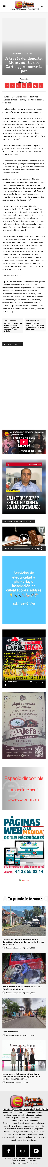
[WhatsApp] (18, 85)
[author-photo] (4, 947)
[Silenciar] (38, 548)
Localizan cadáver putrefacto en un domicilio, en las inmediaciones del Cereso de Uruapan (23, 941)
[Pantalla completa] (42, 548)
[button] (24, 539)
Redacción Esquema (13, 948)
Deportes (17, 53)
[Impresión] (29, 85)
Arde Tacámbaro (10, 1031)
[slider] (22, 548)
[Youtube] (36, 1151)
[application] (24, 539)
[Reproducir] (5, 548)
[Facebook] (7, 85)
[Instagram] (22, 1151)
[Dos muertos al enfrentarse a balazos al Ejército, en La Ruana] (24, 968)
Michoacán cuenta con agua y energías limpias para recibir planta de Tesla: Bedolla (13, 327)
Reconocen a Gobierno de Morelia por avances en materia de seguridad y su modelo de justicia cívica (21, 1076)
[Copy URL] (41, 85)
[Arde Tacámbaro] (24, 1013)
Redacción (24, 79)
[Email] (24, 85)
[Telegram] (35, 85)
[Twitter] (12, 85)
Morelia (31, 53)
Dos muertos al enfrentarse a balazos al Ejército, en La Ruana (22, 988)
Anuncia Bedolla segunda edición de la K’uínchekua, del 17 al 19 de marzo (35, 326)
